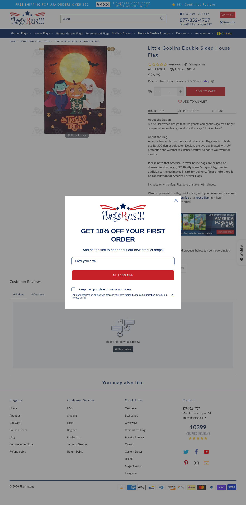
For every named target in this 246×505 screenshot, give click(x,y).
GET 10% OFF (123, 275)
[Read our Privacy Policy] (172, 295)
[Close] (176, 200)
